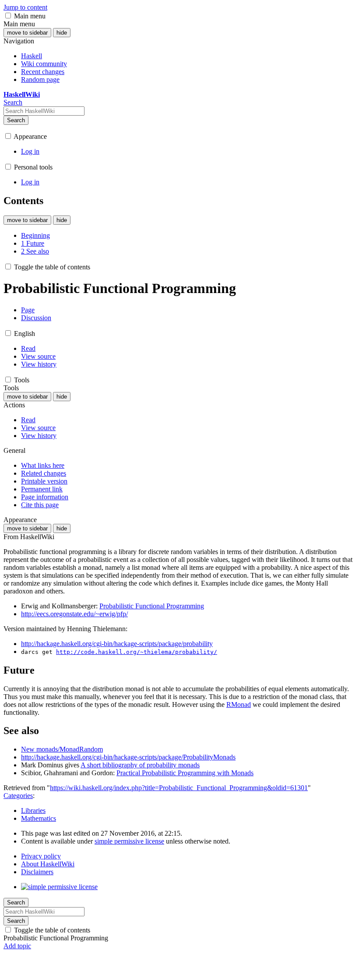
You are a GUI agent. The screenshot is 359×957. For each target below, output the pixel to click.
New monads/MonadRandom (62, 749)
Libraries (33, 810)
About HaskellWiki (47, 864)
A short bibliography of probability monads (140, 765)
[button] (8, 15)
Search (16, 120)
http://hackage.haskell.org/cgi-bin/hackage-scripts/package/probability (117, 643)
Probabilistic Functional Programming (151, 606)
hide (61, 32)
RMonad (238, 704)
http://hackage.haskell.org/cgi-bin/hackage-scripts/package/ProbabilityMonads (128, 757)
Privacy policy (41, 856)
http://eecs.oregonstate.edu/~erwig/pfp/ (74, 614)
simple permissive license (129, 841)
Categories (18, 795)
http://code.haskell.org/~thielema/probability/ (136, 652)
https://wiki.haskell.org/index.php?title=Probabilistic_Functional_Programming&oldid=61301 (179, 787)
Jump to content (25, 7)
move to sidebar (27, 32)
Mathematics (38, 818)
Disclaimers (37, 872)
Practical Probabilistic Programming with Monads (184, 773)
